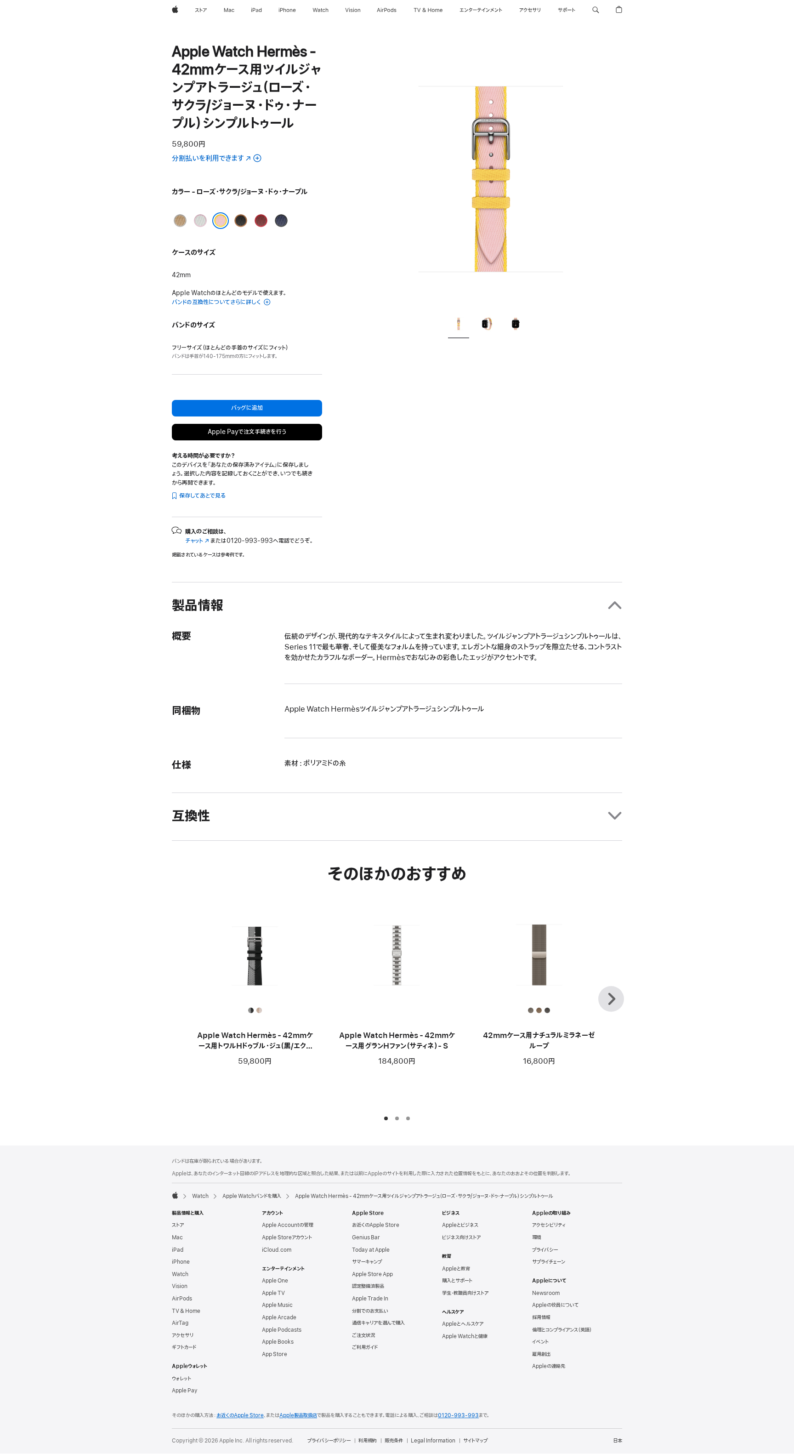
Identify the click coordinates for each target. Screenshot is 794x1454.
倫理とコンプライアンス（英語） (562, 1330)
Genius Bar (366, 1237)
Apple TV (273, 1293)
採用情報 (541, 1317)
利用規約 (367, 1440)
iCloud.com (276, 1250)
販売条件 (394, 1440)
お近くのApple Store (375, 1225)
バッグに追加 (247, 408)
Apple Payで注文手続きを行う (247, 432)
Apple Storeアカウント (287, 1237)
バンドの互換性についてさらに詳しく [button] (217, 302)
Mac (177, 1237)
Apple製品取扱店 (298, 1415)
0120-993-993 (458, 1415)
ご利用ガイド (365, 1347)
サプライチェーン (548, 1262)
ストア (178, 1225)
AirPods (182, 1298)
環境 (536, 1237)
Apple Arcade (279, 1317)
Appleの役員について (555, 1305)
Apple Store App (372, 1274)
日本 (617, 1440)
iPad (177, 1250)
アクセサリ (182, 1335)
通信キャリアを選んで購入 (378, 1323)
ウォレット (181, 1378)
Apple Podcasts (281, 1330)
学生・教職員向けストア (465, 1293)
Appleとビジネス (460, 1225)
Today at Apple (371, 1250)
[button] (596, 10)
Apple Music (277, 1305)
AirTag (180, 1323)
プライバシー (545, 1250)
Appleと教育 (456, 1269)
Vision (179, 1286)
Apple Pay (185, 1390)
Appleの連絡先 (548, 1366)
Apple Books (278, 1342)
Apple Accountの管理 (287, 1225)
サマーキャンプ (367, 1262)
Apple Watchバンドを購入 (251, 1196)
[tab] (458, 325)
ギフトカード (184, 1347)
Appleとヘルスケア (462, 1324)
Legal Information (433, 1440)
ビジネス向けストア (461, 1237)
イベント (540, 1342)
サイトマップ (475, 1440)
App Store (274, 1354)
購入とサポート (457, 1280)
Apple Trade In (370, 1298)
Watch (200, 1196)
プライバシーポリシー (329, 1440)
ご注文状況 (363, 1335)
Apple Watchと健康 (465, 1336)
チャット (197, 541)
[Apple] (175, 1195)
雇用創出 (541, 1354)
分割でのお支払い (370, 1311)
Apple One (275, 1280)
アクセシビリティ (549, 1225)
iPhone (181, 1262)
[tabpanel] (490, 174)
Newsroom (546, 1293)
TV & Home (186, 1311)
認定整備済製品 (368, 1286)
